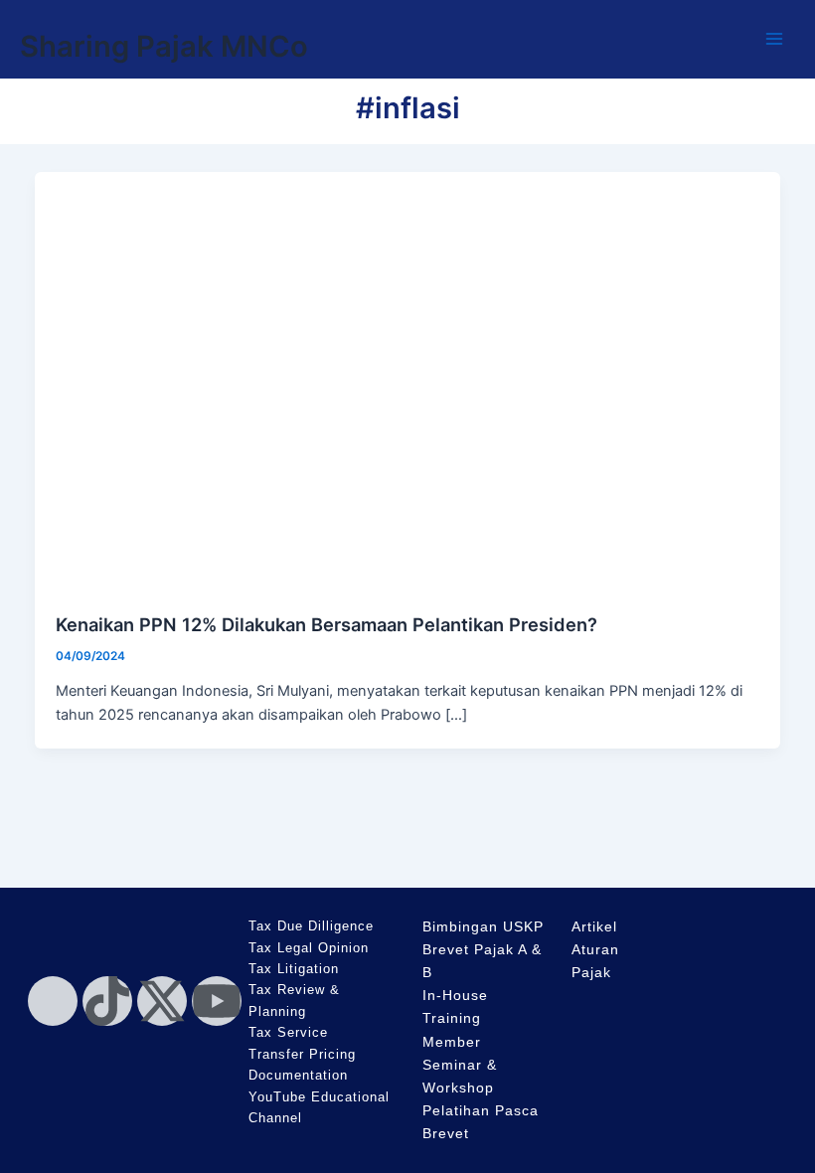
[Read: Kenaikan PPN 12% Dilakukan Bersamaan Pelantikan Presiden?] (408, 381)
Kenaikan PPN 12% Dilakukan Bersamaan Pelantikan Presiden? (326, 624)
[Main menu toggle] (774, 39)
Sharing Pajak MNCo (164, 46)
